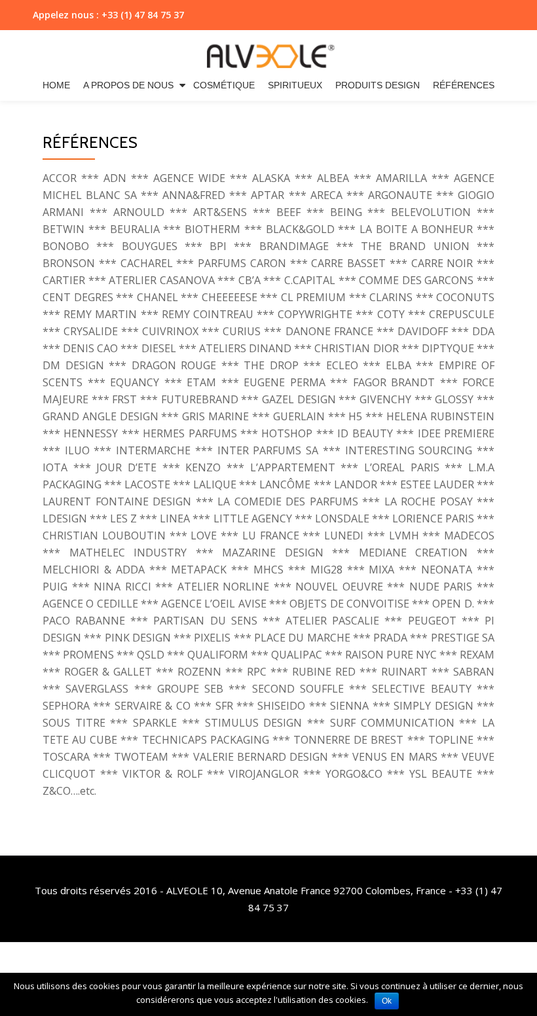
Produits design (377, 85)
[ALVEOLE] (268, 53)
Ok (387, 1001)
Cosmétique (224, 85)
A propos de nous (128, 85)
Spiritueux (295, 85)
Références (463, 85)
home (56, 85)
